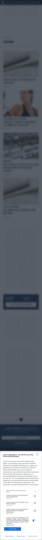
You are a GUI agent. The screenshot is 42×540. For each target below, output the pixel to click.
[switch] (34, 496)
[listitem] (21, 491)
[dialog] (21, 495)
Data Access (21, 536)
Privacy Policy (32, 536)
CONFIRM (12, 529)
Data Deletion (9, 536)
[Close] (38, 455)
